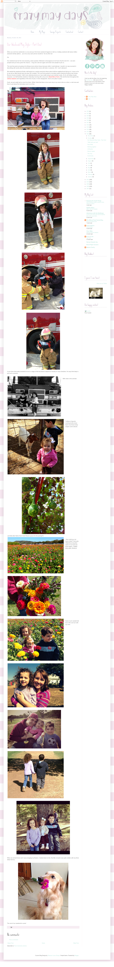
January (90, 176)
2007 (87, 188)
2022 (87, 111)
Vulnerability (89, 227)
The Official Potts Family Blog (94, 220)
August (90, 161)
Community (90, 155)
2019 (87, 118)
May (89, 167)
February (90, 174)
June (89, 165)
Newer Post (11, 943)
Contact (80, 32)
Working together (91, 147)
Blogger (76, 955)
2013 (87, 131)
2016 (87, 125)
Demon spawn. (91, 151)
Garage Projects (55, 32)
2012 (87, 134)
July (89, 163)
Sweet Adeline (90, 225)
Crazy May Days (92, 96)
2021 (87, 113)
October (90, 138)
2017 (87, 122)
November (91, 135)
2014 (87, 129)
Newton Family (90, 247)
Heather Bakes (90, 207)
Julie (89, 99)
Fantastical (69, 32)
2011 (87, 179)
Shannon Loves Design (54, 955)
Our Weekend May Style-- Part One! (96, 140)
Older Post (76, 943)
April (89, 170)
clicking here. (89, 80)
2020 (87, 115)
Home (32, 32)
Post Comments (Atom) (20, 946)
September (91, 158)
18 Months (90, 149)
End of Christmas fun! (91, 221)
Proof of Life (89, 236)
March (89, 172)
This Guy (89, 153)
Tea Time (88, 238)
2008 (87, 186)
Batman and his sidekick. (92, 232)
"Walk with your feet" (92, 142)
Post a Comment (13, 939)
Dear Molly (90, 144)
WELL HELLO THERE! (91, 209)
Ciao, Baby (89, 231)
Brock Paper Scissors (92, 244)
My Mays (42, 32)
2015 (87, 127)
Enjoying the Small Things (93, 200)
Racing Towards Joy (92, 242)
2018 (87, 120)
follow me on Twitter (102, 283)
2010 (87, 181)
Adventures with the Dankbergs (95, 213)
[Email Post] (11, 927)
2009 (87, 184)
